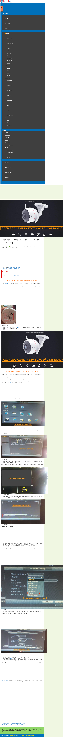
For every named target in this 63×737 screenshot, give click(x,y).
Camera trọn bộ (9, 38)
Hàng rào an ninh (9, 100)
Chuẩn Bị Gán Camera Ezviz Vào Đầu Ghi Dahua (12, 275)
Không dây (8, 45)
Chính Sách (28, 735)
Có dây (8, 70)
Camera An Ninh (7, 35)
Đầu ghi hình (9, 55)
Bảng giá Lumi (9, 85)
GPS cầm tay (9, 122)
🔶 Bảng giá (7, 33)
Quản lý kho (9, 105)
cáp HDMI (10, 382)
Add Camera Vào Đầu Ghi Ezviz (14, 267)
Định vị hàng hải (9, 125)
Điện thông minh (9, 90)
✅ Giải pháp (5, 13)
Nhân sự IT (6, 140)
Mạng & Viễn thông (8, 107)
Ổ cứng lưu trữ (9, 58)
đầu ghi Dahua (17, 327)
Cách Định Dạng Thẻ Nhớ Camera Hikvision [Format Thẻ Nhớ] (13, 724)
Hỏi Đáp (6, 179)
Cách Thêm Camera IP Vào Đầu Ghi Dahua (11, 268)
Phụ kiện (8, 63)
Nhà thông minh (7, 28)
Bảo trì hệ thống (7, 137)
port (11, 658)
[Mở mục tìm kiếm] (1, 4)
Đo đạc (8, 120)
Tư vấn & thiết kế (7, 132)
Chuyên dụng (9, 53)
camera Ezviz (6, 283)
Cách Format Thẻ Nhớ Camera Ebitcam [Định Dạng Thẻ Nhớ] (13, 723)
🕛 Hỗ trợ (6, 147)
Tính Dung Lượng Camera (9, 145)
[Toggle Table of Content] (2, 273)
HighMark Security (4, 680)
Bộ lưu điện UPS (9, 60)
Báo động (6, 18)
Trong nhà (8, 48)
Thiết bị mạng (9, 112)
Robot (6, 127)
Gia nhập (6, 174)
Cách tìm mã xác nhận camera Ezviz (15, 290)
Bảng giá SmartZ (9, 80)
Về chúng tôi (7, 162)
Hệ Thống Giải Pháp (8, 167)
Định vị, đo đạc (7, 117)
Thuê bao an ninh (7, 142)
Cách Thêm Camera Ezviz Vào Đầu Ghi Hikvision (12, 266)
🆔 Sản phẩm (5, 30)
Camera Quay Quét (10, 43)
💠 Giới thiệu (5, 160)
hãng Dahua (10, 377)
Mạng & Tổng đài (7, 23)
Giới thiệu (19, 735)
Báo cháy (8, 73)
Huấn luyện (7, 177)
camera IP (32, 430)
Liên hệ (32, 735)
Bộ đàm (8, 110)
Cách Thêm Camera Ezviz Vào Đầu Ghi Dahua (12, 276)
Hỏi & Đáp (8, 157)
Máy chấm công (9, 102)
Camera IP (8, 40)
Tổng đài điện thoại (10, 115)
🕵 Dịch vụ (5, 130)
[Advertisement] (31, 192)
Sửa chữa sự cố (7, 135)
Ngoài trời (8, 50)
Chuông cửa (9, 95)
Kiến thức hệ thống (10, 152)
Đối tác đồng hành (8, 172)
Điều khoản (24, 735)
